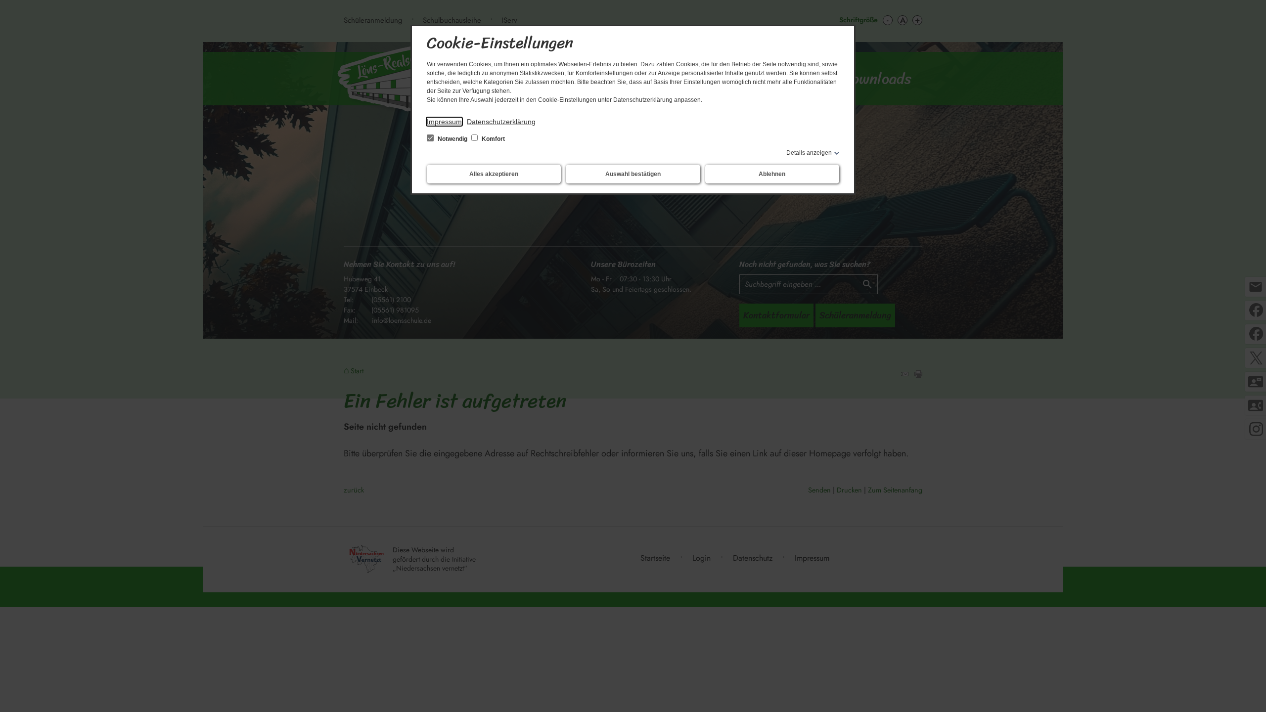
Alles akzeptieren (493, 174)
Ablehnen (772, 174)
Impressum (444, 122)
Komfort (492, 138)
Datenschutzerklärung (501, 122)
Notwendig (452, 138)
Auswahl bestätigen (633, 174)
